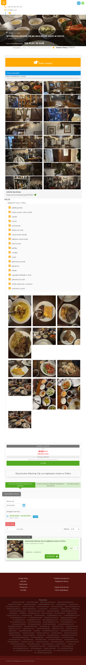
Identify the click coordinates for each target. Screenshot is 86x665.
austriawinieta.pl (32, 602)
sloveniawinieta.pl (34, 622)
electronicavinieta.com (17, 611)
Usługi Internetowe (61, 587)
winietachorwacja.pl (53, 637)
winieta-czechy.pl (42, 633)
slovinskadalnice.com (68, 622)
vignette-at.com (58, 626)
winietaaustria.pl (53, 635)
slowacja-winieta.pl (19, 624)
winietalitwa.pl (28, 639)
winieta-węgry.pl (29, 635)
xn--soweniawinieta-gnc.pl (23, 650)
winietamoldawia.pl (55, 639)
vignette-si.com (72, 628)
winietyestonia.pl (53, 646)
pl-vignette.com (19, 620)
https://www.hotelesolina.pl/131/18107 (20, 195)
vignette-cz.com (14, 628)
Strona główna (16, 47)
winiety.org (72, 644)
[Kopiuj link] (35, 195)
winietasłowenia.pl (33, 644)
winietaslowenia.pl (72, 642)
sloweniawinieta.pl (49, 624)
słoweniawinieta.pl (30, 626)
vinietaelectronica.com (50, 631)
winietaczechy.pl (68, 637)
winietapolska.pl (13, 642)
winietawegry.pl (47, 644)
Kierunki (23, 581)
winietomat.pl (60, 644)
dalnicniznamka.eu (13, 609)
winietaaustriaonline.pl (69, 635)
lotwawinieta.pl (39, 615)
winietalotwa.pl (40, 639)
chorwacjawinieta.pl (13, 606)
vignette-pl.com (29, 628)
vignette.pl (12, 631)
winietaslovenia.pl (42, 642)
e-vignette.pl (42, 609)
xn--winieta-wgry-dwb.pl (43, 653)
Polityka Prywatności (61, 578)
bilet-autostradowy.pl (47, 602)
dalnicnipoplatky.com (72, 606)
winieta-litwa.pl (56, 633)
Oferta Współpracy (61, 590)
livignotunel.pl (72, 613)
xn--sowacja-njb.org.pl (65, 648)
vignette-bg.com (72, 626)
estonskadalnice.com (69, 611)
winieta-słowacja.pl (70, 633)
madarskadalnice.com (72, 615)
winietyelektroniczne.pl (37, 646)
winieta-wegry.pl (15, 635)
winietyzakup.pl (36, 648)
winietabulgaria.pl (37, 637)
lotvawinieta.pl (27, 615)
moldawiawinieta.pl (35, 617)
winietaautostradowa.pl (20, 637)
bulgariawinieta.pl (30, 604)
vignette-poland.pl (43, 628)
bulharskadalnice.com (46, 604)
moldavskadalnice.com (18, 617)
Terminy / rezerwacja (45, 63)
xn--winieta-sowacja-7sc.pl (63, 650)
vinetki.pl (36, 631)
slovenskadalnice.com (51, 622)
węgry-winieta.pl (50, 648)
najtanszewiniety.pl (51, 617)
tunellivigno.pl (44, 626)
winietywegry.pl (67, 646)
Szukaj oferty (23, 578)
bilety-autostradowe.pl (66, 602)
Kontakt (23, 590)
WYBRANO (50, 556)
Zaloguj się (23, 587)
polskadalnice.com (33, 620)
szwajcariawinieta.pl (15, 626)
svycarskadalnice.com (66, 624)
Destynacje (23, 584)
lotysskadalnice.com (54, 615)
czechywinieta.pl (43, 606)
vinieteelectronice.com (69, 631)
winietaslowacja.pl (57, 642)
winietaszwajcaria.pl (17, 644)
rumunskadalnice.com (18, 622)
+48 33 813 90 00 (14, 7)
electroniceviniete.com (36, 611)
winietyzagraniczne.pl (20, 648)
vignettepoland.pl (25, 631)
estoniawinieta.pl (53, 611)
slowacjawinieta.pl (34, 624)
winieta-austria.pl (28, 633)
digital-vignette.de (29, 609)
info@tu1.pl (12, 10)
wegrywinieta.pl (14, 633)
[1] (76, 548)
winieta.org (41, 635)
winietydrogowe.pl (19, 646)
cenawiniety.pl (61, 604)
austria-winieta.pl (18, 602)
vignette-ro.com (58, 628)
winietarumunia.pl (27, 642)
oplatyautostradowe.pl (68, 617)
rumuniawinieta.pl (66, 620)
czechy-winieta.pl (28, 606)
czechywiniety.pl (57, 606)
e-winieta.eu (54, 609)
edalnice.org (65, 609)
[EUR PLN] (75, 529)
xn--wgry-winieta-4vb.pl (43, 650)
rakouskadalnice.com (50, 620)
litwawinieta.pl (60, 613)
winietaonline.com (70, 639)
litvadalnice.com (34, 613)
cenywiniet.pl (73, 604)
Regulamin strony (61, 581)
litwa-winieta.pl (47, 613)
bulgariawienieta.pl (15, 604)
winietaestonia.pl (15, 639)
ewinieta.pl (13, 613)
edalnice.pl (75, 609)
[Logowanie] (10, 13)
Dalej (42, 463)
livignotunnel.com (13, 615)
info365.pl (22, 613)
